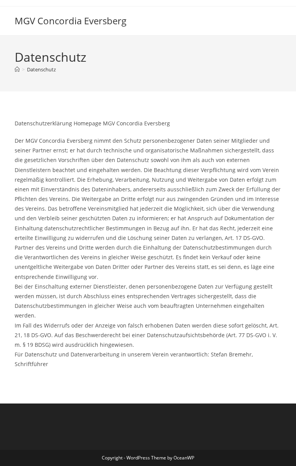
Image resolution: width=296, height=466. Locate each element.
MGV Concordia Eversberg (70, 20)
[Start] (17, 69)
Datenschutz (41, 69)
